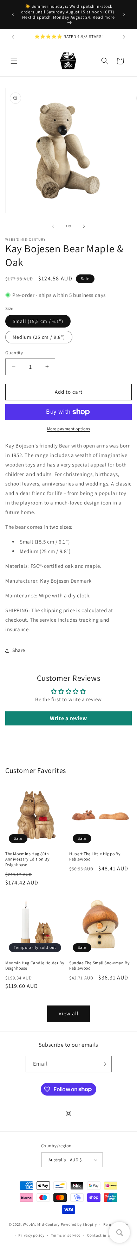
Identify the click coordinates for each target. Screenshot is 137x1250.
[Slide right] (84, 226)
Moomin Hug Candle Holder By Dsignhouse (34, 965)
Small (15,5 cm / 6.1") (38, 321)
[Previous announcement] (13, 14)
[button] (14, 61)
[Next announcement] (124, 14)
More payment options (68, 428)
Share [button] (18, 650)
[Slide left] (53, 226)
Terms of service (65, 1235)
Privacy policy (31, 1235)
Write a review (68, 718)
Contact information (106, 1235)
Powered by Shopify (79, 1224)
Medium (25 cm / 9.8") (39, 337)
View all (69, 1013)
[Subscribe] (103, 1064)
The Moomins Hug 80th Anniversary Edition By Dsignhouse (27, 859)
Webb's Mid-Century (41, 1224)
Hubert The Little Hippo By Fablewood (95, 856)
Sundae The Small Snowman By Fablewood (99, 965)
